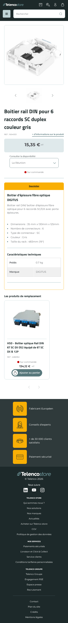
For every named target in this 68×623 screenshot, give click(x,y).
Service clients (34, 556)
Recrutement (34, 589)
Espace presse (34, 584)
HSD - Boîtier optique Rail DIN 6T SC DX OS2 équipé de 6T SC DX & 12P (25, 347)
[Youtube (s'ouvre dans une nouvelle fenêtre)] (34, 490)
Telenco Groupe (34, 574)
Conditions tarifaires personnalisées (34, 562)
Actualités (34, 518)
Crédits (34, 612)
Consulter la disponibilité (22, 156)
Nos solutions (34, 508)
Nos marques (34, 513)
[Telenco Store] (13, 5)
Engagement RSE (34, 579)
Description (34, 186)
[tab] (34, 186)
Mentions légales (34, 617)
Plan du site (34, 606)
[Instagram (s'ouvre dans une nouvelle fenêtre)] (42, 490)
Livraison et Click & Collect (34, 551)
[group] (34, 95)
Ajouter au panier (29, 372)
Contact (34, 601)
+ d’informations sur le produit (48, 134)
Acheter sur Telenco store (34, 524)
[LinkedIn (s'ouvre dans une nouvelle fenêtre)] (26, 490)
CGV (34, 529)
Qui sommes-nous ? (34, 503)
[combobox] (39, 13)
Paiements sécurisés (34, 546)
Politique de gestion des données (34, 534)
